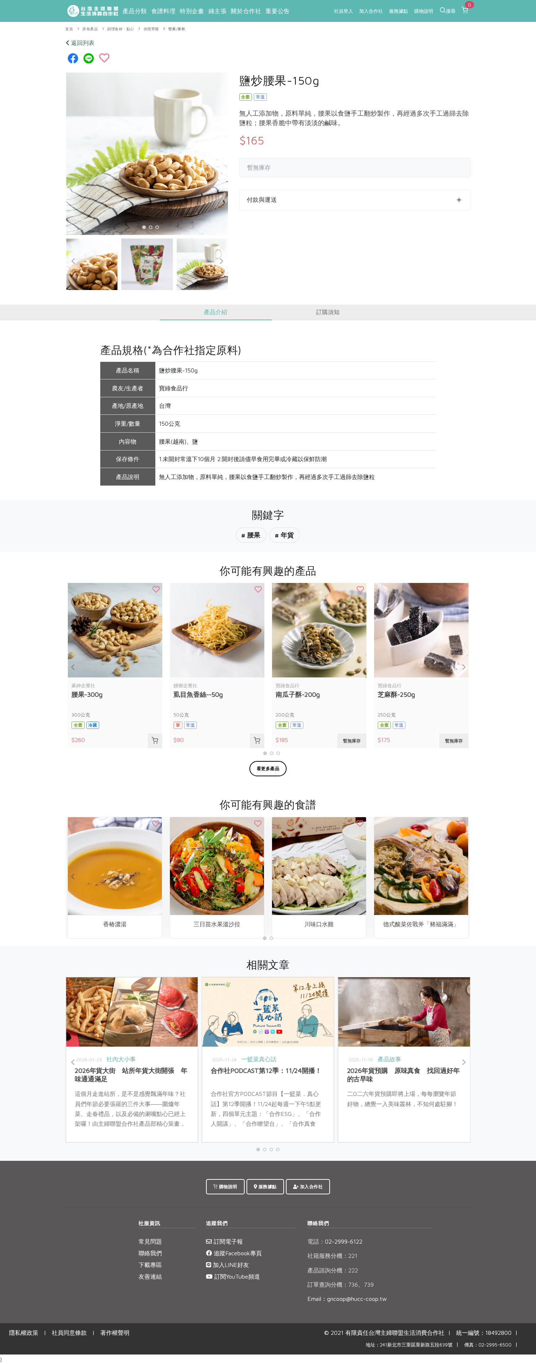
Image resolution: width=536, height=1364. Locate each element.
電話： (316, 1241)
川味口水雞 (319, 924)
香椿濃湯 (115, 924)
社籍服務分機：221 (332, 1255)
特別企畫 (192, 11)
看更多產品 (268, 768)
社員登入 (343, 11)
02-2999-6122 (334, 1241)
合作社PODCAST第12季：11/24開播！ (266, 1070)
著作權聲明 (114, 1332)
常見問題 (150, 1241)
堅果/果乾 (177, 29)
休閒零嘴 (151, 29)
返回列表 (81, 42)
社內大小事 (121, 1059)
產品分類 (135, 11)
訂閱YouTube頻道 (236, 1276)
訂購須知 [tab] (327, 312)
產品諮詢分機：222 (332, 1270)
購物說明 (423, 11)
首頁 (69, 29)
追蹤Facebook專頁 (237, 1253)
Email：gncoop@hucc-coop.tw (347, 1298)
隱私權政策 (23, 1332)
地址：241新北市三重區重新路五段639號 (409, 1345)
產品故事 (389, 1059)
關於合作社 (246, 11)
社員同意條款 (69, 1332)
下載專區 (150, 1264)
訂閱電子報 (227, 1241)
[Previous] (73, 261)
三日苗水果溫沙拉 (217, 924)
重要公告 (277, 11)
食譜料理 (163, 11)
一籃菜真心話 (258, 1059)
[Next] (221, 261)
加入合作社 (371, 11)
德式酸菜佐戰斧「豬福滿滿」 (421, 924)
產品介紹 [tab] (215, 312)
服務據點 (398, 11)
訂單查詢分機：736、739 (340, 1284)
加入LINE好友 (230, 1264)
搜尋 (450, 11)
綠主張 (218, 11)
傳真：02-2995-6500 (488, 1345)
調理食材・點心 (120, 29)
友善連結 (150, 1276)
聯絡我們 (150, 1253)
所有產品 (90, 29)
